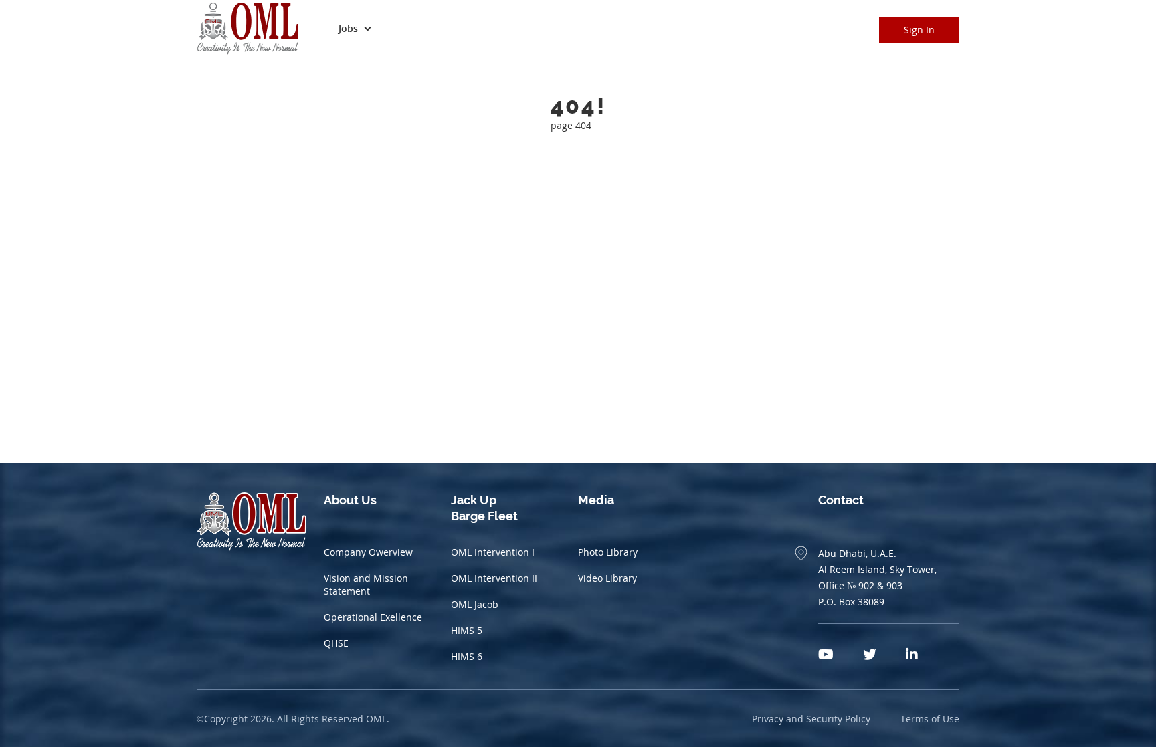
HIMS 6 (466, 656)
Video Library (607, 578)
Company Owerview (368, 552)
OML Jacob (474, 604)
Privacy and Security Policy (811, 718)
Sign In (919, 29)
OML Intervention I (493, 552)
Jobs (348, 28)
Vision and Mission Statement (366, 584)
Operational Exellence (373, 617)
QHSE (336, 643)
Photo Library (608, 552)
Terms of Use (929, 718)
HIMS (466, 630)
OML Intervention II (494, 578)
